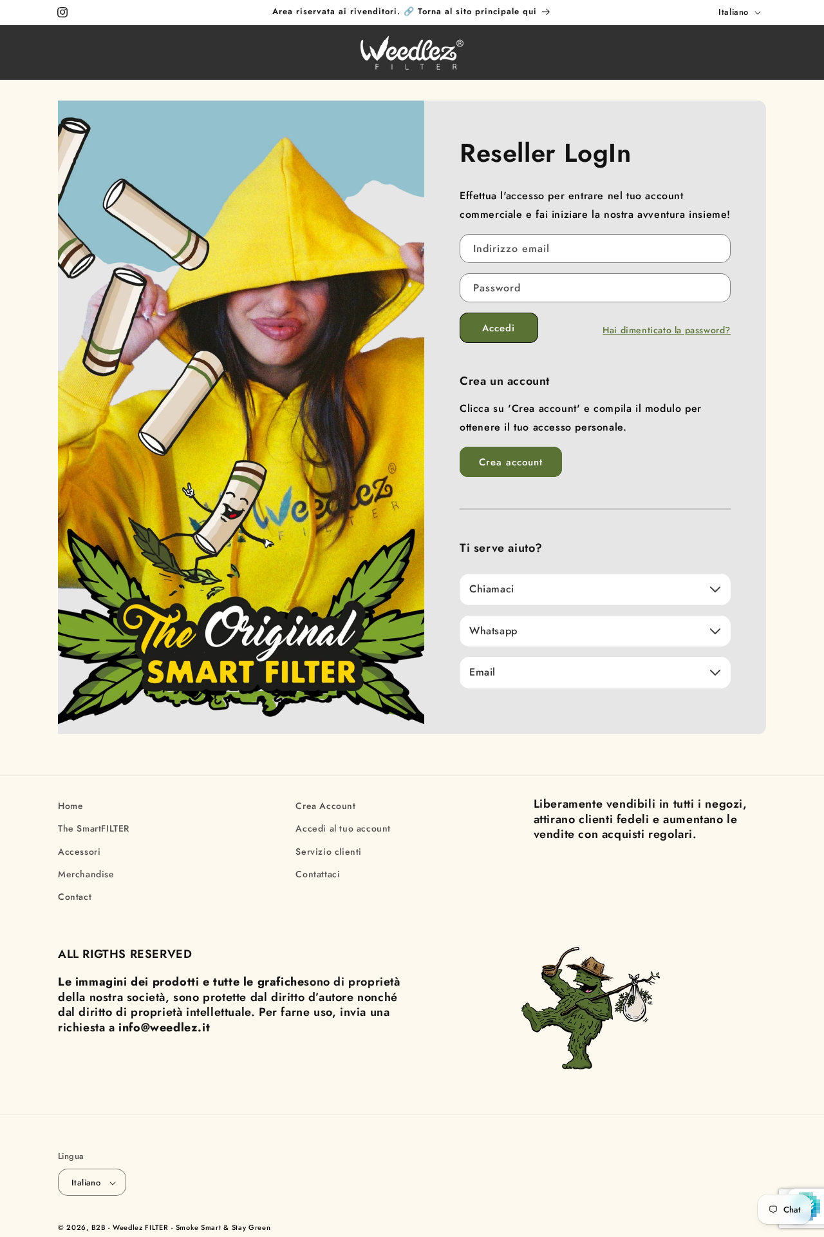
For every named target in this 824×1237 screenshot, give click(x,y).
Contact (74, 896)
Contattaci (317, 874)
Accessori (79, 851)
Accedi (498, 328)
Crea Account (325, 805)
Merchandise (86, 874)
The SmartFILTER (93, 828)
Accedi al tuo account (343, 828)
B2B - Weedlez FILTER (130, 1228)
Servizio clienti (328, 851)
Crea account (511, 462)
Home (70, 805)
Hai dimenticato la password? (667, 330)
